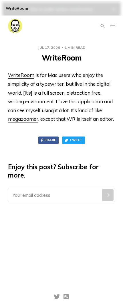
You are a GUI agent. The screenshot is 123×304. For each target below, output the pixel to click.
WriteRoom (21, 75)
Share (50, 140)
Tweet (76, 140)
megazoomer (23, 119)
